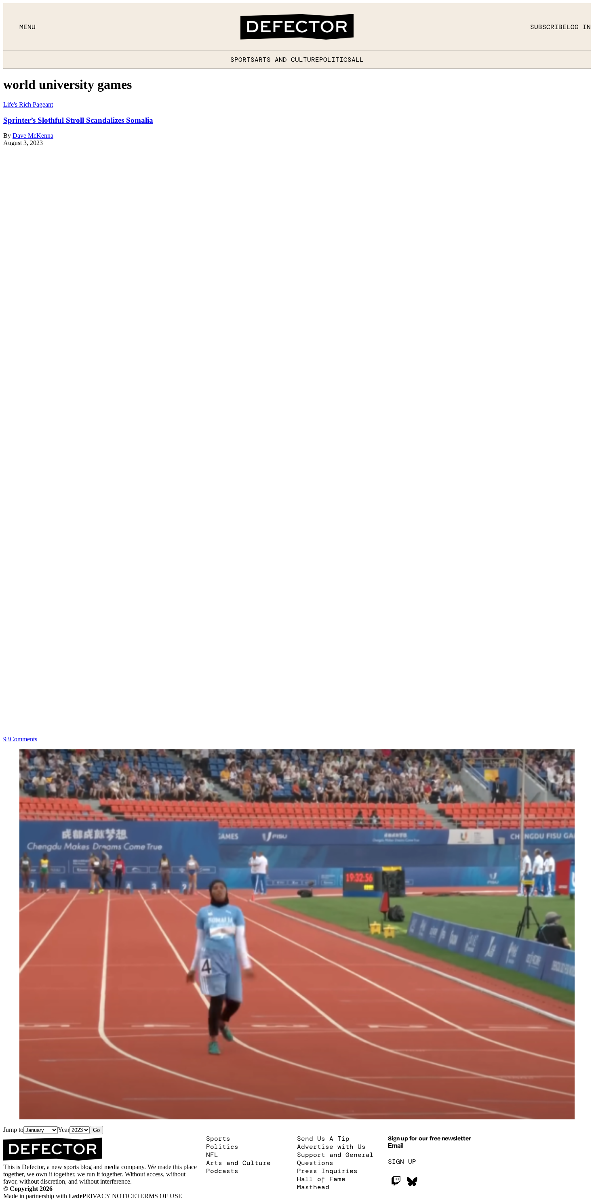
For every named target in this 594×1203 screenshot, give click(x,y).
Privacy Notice (109, 1195)
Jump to (13, 1129)
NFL (212, 1154)
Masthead (313, 1187)
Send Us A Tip (323, 1138)
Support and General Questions (335, 1158)
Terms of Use (159, 1195)
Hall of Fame (321, 1179)
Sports (242, 59)
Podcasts (222, 1171)
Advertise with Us (331, 1146)
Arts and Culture (287, 59)
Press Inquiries (327, 1171)
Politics (335, 59)
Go (96, 1130)
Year (64, 1129)
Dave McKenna (33, 135)
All (358, 59)
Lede (75, 1195)
